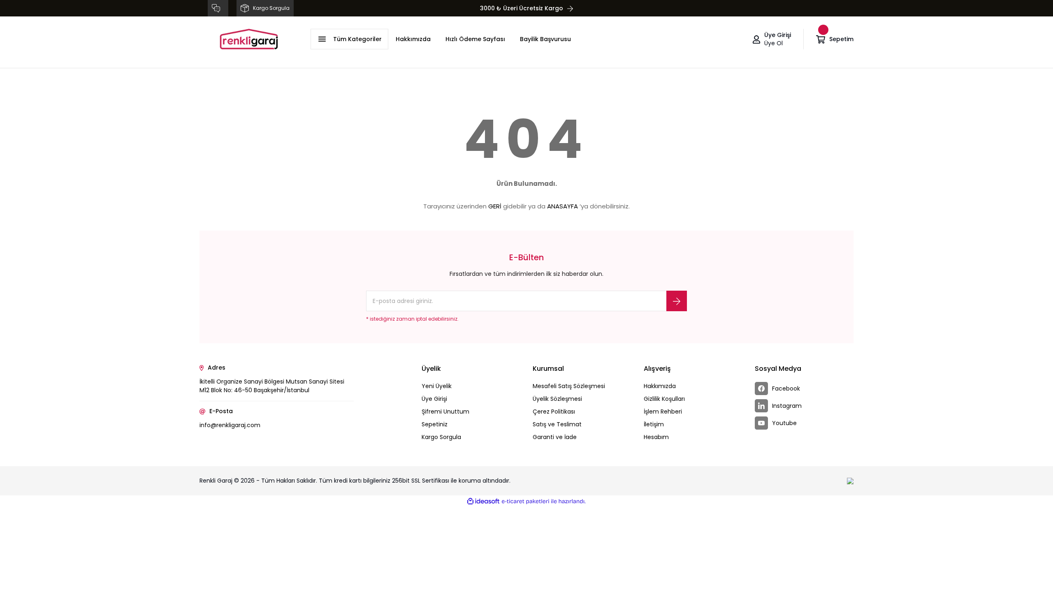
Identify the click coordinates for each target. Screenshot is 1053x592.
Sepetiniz (435, 424)
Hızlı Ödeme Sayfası (475, 39)
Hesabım (656, 437)
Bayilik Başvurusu (545, 39)
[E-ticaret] (525, 501)
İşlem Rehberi (663, 411)
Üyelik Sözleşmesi (557, 399)
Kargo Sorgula (441, 437)
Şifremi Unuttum (445, 411)
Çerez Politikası (554, 411)
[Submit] (676, 301)
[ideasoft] (483, 501)
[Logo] (249, 39)
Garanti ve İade (555, 437)
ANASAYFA (562, 206)
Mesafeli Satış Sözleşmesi (569, 386)
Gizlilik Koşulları (664, 399)
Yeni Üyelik (437, 386)
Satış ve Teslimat (557, 424)
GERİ (494, 206)
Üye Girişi (434, 399)
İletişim (654, 424)
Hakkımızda (413, 39)
